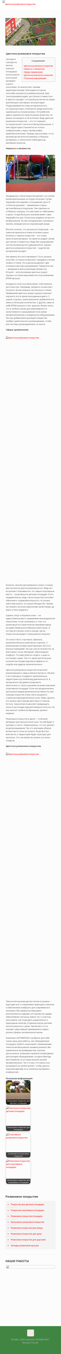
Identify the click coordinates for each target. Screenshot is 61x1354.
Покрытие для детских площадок (27, 1204)
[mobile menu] (56, 5)
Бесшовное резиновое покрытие (27, 1222)
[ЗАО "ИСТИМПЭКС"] (19, 4)
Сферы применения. (33, 72)
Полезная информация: (35, 78)
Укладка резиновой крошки (25, 1245)
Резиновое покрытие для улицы (27, 1228)
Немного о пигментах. (34, 69)
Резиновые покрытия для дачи (26, 1234)
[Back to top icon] (30, 1333)
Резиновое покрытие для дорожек (28, 1239)
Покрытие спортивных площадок (27, 1210)
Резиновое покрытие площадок (27, 1216)
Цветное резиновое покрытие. (38, 66)
